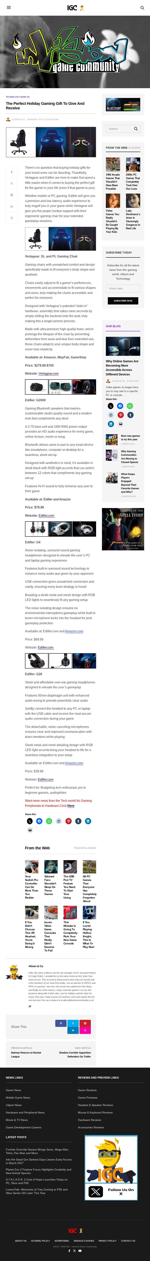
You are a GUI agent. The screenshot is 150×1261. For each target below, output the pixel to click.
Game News (13, 1090)
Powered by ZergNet (85, 848)
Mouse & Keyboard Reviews (95, 1112)
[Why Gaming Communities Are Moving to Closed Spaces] (112, 455)
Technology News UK (17, 97)
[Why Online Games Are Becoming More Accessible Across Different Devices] (123, 346)
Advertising (61, 1241)
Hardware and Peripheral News (25, 1112)
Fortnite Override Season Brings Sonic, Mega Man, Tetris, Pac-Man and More (37, 1151)
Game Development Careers (23, 1127)
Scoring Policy (40, 1241)
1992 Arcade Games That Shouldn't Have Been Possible (113, 181)
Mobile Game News (18, 1097)
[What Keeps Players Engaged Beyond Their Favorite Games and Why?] (112, 477)
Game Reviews (87, 1090)
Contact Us (128, 1241)
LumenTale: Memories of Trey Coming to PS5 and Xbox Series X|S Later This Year (37, 1191)
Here (70, 805)
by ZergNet (134, 147)
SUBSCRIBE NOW (123, 301)
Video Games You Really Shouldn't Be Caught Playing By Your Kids (112, 221)
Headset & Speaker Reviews (95, 1105)
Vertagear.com (49, 373)
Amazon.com (74, 631)
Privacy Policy (107, 1241)
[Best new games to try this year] (112, 439)
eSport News (14, 1105)
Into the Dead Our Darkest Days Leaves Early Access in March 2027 (39, 1161)
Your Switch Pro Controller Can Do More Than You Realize (31, 887)
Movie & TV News (17, 1119)
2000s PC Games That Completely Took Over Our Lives (133, 181)
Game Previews (87, 1097)
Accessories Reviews (91, 1127)
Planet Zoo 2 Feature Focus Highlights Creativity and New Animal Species (38, 1171)
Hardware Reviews (89, 1119)
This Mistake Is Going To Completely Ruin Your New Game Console (70, 933)
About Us (20, 1241)
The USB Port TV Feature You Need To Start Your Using (69, 887)
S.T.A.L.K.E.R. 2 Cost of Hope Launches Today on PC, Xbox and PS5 (37, 1181)
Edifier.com (47, 515)
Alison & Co (18, 119)
